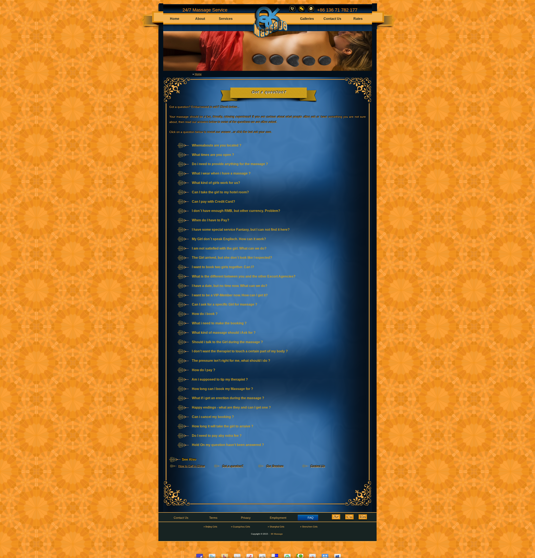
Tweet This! (212, 555)
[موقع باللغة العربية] (336, 519)
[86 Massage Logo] (269, 38)
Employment (278, 517)
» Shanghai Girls (276, 526)
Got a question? (232, 466)
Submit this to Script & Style (249, 555)
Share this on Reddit (262, 555)
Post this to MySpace (337, 555)
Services (226, 18)
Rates (358, 18)
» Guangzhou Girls (240, 526)
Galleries (307, 18)
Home (174, 18)
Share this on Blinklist (312, 555)
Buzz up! (224, 555)
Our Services (275, 466)
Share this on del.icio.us (275, 555)
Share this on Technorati (300, 555)
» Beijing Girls (210, 526)
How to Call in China (191, 466)
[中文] (349, 519)
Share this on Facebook (199, 555)
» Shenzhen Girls (309, 526)
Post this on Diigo (325, 555)
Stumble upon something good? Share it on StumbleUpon (287, 555)
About (200, 18)
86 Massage (277, 534)
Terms (213, 517)
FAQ (310, 517)
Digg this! (237, 555)
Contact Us (332, 18)
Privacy (246, 517)
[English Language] (362, 519)
